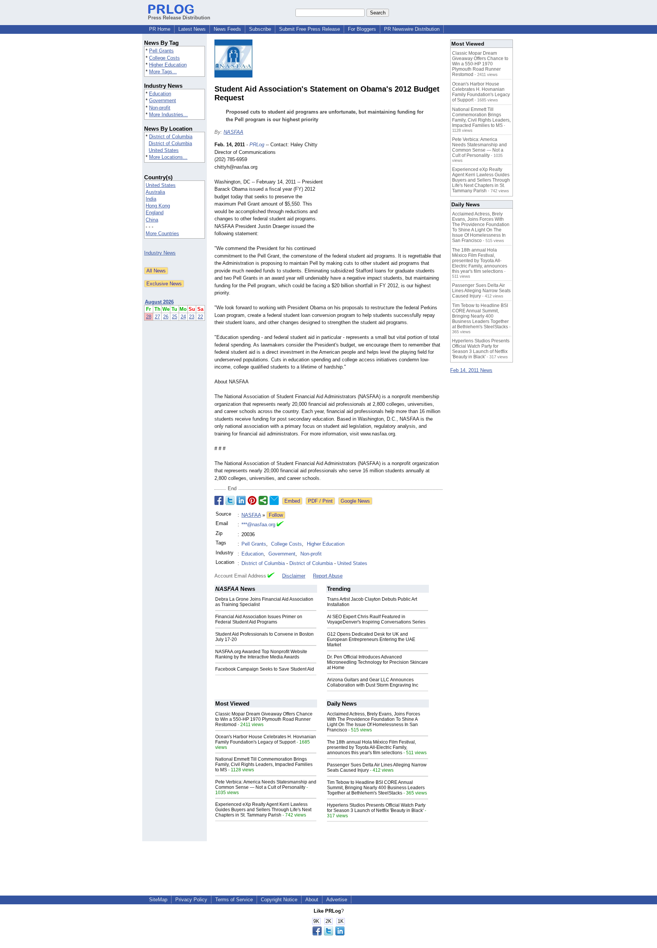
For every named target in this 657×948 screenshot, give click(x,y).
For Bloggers (362, 29)
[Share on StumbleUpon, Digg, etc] (263, 500)
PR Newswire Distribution (412, 29)
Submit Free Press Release (309, 29)
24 (183, 317)
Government (162, 100)
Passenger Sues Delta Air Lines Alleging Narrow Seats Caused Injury (481, 291)
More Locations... (168, 157)
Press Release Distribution (179, 18)
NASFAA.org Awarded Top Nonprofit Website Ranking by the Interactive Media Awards (261, 654)
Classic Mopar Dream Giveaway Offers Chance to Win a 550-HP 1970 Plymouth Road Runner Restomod (264, 719)
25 (174, 317)
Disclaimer (293, 576)
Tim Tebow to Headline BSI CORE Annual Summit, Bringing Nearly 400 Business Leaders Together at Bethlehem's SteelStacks (376, 788)
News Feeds (227, 29)
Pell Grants (161, 51)
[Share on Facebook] (219, 500)
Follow (276, 515)
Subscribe (260, 29)
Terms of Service (234, 899)
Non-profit (159, 108)
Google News (355, 501)
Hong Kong (158, 206)
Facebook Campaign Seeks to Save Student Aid (264, 669)
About (311, 899)
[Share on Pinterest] (252, 500)
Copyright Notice (279, 899)
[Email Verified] (280, 525)
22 (200, 317)
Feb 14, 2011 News (471, 370)
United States (164, 150)
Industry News (160, 253)
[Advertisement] (385, 196)
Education (160, 94)
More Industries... (168, 114)
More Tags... (163, 71)
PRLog (256, 144)
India (151, 199)
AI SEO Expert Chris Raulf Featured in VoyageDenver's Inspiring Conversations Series (376, 619)
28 (148, 317)
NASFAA (233, 132)
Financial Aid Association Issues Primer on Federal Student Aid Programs (258, 619)
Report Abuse (328, 576)
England (154, 212)
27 (157, 317)
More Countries (162, 233)
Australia (155, 192)
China (152, 220)
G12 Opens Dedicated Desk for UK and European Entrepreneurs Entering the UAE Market (371, 639)
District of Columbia (170, 136)
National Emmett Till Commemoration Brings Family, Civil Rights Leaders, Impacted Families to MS (264, 764)
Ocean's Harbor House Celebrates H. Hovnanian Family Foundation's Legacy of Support (265, 739)
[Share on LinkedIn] (241, 500)
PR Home (159, 29)
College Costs (164, 58)
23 (191, 317)
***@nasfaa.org (258, 524)
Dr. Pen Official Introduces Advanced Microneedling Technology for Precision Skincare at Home (377, 662)
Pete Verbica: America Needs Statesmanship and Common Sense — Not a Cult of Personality (265, 784)
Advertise (336, 899)
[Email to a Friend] (274, 500)
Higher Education (168, 65)
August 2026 (159, 302)
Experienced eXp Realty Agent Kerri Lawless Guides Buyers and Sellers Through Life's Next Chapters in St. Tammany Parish (263, 810)
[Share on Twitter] (230, 500)
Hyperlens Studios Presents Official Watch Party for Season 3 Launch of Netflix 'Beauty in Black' (376, 807)
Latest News (192, 29)
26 (165, 317)
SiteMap (158, 899)
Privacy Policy (191, 899)
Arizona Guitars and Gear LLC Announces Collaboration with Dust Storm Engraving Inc (372, 682)
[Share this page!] (328, 934)
